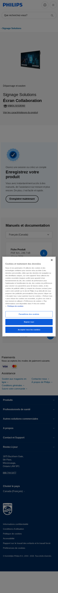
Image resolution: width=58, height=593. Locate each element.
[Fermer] (51, 260)
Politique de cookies (15, 306)
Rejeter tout (29, 322)
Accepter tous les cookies (29, 330)
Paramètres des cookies (29, 314)
